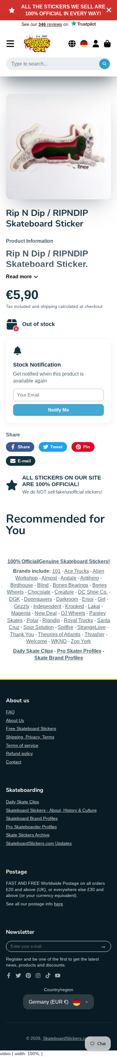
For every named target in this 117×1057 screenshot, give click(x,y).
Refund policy (19, 753)
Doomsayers (38, 599)
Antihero (89, 578)
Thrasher (95, 634)
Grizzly (21, 606)
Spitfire (65, 627)
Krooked (74, 606)
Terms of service (22, 745)
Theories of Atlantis (59, 634)
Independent (47, 606)
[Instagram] (38, 975)
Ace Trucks (76, 571)
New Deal (46, 613)
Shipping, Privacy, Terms (30, 736)
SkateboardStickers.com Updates (39, 843)
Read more (19, 276)
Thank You (22, 634)
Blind (43, 585)
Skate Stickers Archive (28, 834)
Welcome (36, 641)
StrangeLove (91, 627)
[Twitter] (18, 975)
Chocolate (39, 592)
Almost (49, 578)
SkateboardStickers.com (67, 1038)
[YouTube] (58, 975)
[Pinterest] (28, 975)
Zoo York (81, 641)
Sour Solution (38, 627)
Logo (37, 43)
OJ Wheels (73, 613)
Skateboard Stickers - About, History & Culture (51, 810)
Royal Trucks (78, 620)
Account (96, 43)
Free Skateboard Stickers (31, 728)
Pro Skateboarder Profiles (31, 826)
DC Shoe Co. (93, 592)
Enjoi (88, 599)
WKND (59, 641)
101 (56, 571)
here (58, 903)
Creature (64, 592)
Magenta (21, 613)
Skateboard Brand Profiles (32, 818)
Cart (107, 43)
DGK (14, 599)
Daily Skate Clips (22, 801)
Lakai (94, 606)
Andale (68, 578)
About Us (15, 720)
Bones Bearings (70, 585)
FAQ (10, 711)
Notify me (58, 409)
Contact (13, 761)
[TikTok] (48, 975)
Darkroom (67, 599)
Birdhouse (21, 585)
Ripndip (51, 620)
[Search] (104, 64)
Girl (101, 599)
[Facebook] (9, 975)
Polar (32, 620)
